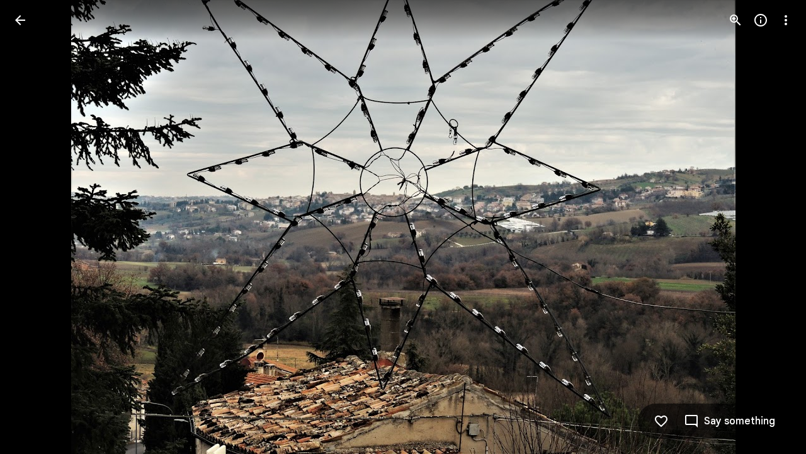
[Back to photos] (20, 20)
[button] (35, 227)
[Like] (661, 421)
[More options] (785, 20)
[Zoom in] (735, 20)
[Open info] (760, 20)
